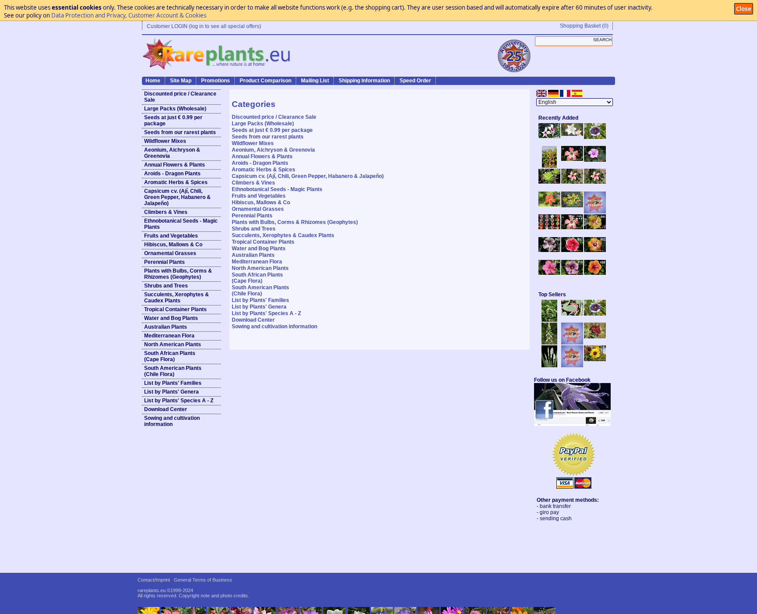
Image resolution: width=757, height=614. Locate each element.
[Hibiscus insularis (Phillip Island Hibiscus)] (549, 136)
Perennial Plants (164, 262)
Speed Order (415, 81)
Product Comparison (265, 81)
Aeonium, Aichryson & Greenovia (172, 153)
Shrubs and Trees (166, 286)
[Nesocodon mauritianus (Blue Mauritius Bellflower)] (595, 137)
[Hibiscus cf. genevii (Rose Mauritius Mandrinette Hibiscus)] (572, 182)
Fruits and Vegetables (171, 236)
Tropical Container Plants (175, 309)
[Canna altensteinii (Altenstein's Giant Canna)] (549, 166)
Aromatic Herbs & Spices (176, 182)
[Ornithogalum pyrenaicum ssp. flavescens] (549, 343)
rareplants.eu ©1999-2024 (165, 590)
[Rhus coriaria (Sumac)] (595, 337)
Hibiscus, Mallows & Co (173, 244)
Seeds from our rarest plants (180, 132)
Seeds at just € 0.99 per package (173, 120)
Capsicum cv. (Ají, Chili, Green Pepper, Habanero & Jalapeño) (177, 197)
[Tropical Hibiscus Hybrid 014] (549, 273)
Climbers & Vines (165, 212)
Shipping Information (364, 81)
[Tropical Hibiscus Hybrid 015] (572, 273)
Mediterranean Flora (169, 336)
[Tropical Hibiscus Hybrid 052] (572, 250)
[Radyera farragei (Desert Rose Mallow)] (595, 160)
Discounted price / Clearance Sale (180, 97)
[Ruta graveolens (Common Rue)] (572, 205)
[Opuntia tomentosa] (572, 314)
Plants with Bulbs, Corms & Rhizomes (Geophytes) (178, 274)
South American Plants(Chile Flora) (173, 371)
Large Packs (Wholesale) (175, 109)
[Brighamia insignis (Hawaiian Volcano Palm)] (549, 182)
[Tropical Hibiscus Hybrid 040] (549, 250)
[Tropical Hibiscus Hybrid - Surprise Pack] (549, 227)
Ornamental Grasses (170, 253)
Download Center (165, 409)
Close (743, 9)
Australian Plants (165, 327)
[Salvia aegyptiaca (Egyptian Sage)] (572, 343)
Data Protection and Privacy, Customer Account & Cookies (128, 15)
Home (152, 81)
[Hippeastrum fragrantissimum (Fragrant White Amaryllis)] (572, 134)
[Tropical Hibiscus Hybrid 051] (595, 212)
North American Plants (172, 344)
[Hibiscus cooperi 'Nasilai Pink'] (572, 159)
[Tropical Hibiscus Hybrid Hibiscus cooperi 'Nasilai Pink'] (572, 227)
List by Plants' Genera (171, 392)
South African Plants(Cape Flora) (169, 356)
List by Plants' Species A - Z (178, 401)
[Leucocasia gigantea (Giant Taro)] (549, 365)
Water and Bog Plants (171, 318)
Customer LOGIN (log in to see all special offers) (204, 26)
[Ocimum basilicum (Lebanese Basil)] (549, 320)
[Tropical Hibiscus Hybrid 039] (595, 273)
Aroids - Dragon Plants (172, 173)
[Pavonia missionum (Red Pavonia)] (549, 205)
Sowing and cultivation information (172, 421)
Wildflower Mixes (165, 141)
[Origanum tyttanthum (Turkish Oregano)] (572, 365)
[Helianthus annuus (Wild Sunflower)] (595, 359)
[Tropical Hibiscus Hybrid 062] (595, 250)
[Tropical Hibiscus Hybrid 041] (595, 227)
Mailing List (315, 81)
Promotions (215, 81)
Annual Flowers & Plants (174, 165)
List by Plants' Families (173, 383)
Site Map (180, 81)
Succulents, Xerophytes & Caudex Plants (176, 297)
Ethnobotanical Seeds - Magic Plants (181, 224)
